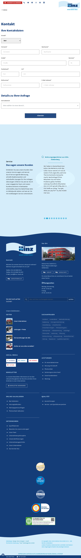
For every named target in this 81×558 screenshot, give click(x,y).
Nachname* (45, 47)
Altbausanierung (57, 336)
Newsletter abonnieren (18, 385)
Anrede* (3, 35)
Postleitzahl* (5, 69)
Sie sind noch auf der (13, 300)
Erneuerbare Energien (48, 327)
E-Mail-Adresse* (46, 80)
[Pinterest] (40, 2)
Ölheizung (62, 333)
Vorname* (4, 47)
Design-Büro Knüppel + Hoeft (21, 541)
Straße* (3, 58)
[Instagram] (36, 2)
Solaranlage (67, 330)
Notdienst (45, 319)
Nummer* (71, 58)
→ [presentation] (76, 176)
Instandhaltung (46, 325)
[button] (2, 10)
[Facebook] (32, 2)
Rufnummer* (5, 80)
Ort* (22, 69)
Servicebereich (5, 100)
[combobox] (40, 106)
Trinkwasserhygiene (61, 327)
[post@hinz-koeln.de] (28, 2)
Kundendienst (53, 319)
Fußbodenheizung (57, 330)
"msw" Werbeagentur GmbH (27, 543)
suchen (71, 299)
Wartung (44, 339)
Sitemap (60, 554)
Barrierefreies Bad (68, 336)
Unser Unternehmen (20, 321)
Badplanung (45, 322)
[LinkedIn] (44, 2)
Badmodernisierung (64, 319)
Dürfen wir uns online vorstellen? (24, 346)
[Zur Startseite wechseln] (17, 557)
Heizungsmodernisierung (57, 322)
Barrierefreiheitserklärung (46, 554)
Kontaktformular (16, 278)
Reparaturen (52, 339)
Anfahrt (49, 272)
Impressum (22, 554)
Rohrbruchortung (47, 336)
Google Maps (63, 272)
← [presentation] (34, 176)
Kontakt (23, 557)
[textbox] (40, 105)
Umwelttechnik (56, 325)
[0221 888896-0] (24, 2)
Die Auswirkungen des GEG (22, 338)
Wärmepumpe (46, 330)
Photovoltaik (45, 333)
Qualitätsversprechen (63, 339)
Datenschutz (31, 554)
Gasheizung (54, 333)
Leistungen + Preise (20, 329)
